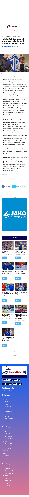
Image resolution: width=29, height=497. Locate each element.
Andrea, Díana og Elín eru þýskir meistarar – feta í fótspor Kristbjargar (21, 316)
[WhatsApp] (11, 391)
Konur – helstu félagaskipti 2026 (20, 252)
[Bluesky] (16, 391)
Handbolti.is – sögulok (5, 252)
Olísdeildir (14, 36)
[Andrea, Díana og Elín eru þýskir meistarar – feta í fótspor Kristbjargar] (21, 309)
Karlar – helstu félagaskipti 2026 (20, 272)
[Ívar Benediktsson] (3, 46)
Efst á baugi (4, 36)
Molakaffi (4, 175)
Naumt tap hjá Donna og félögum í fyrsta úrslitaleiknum (8, 339)
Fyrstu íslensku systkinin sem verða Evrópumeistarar (7, 294)
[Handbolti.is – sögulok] (8, 245)
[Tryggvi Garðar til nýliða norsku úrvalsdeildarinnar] (8, 309)
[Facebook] (3, 391)
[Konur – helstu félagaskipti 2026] (21, 245)
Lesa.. (4, 257)
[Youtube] (13, 391)
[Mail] (7, 391)
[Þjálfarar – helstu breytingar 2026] (8, 266)
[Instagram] (5, 391)
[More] (25, 186)
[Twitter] (9, 391)
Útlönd (19, 36)
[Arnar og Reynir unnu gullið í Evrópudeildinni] (21, 287)
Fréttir (9, 36)
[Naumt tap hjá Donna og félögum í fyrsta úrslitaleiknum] (8, 332)
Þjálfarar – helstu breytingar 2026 (7, 272)
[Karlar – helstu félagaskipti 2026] (21, 266)
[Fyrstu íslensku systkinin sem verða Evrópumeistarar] (8, 287)
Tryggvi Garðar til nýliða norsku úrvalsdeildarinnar (7, 316)
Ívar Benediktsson (8, 46)
